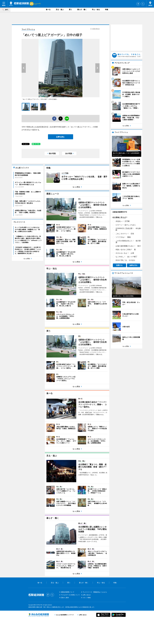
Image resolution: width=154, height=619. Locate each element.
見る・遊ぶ (60, 9)
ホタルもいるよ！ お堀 (125, 253)
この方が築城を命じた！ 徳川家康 (128, 241)
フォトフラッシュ (28, 29)
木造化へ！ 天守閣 (122, 221)
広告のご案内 (65, 597)
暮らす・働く (82, 9)
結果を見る (133, 265)
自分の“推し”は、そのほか (125, 260)
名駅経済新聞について (67, 592)
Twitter (143, 4)
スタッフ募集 (86, 597)
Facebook (138, 4)
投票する (119, 265)
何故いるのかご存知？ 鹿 (126, 249)
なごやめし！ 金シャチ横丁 (126, 257)
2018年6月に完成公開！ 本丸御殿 (128, 229)
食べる (48, 9)
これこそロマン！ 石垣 (125, 234)
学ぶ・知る (96, 9)
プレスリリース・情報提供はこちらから (94, 592)
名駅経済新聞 (19, 4)
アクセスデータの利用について (70, 595)
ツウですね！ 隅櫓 (123, 237)
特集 (106, 9)
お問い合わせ (86, 595)
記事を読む (60, 137)
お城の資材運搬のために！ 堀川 (128, 246)
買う (70, 9)
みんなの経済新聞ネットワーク (38, 614)
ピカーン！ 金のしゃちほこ (126, 225)
